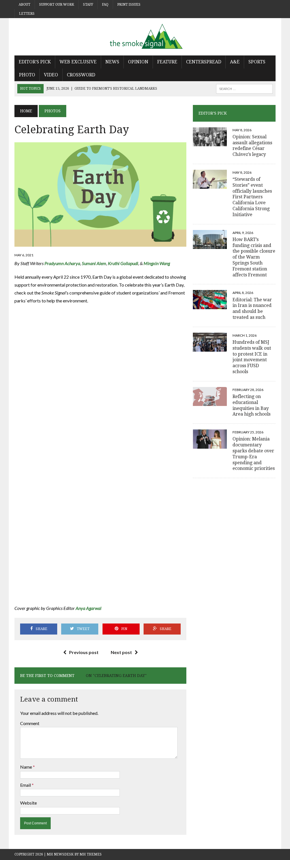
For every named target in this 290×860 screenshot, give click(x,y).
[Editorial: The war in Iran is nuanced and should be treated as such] (210, 305)
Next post (121, 652)
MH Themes (91, 854)
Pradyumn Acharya (62, 263)
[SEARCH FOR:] (244, 88)
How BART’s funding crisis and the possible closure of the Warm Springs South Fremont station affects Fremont (254, 257)
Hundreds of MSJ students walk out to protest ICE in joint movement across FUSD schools (252, 356)
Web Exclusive (78, 61)
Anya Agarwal (88, 608)
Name (26, 766)
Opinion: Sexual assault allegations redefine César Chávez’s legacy (252, 145)
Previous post (84, 652)
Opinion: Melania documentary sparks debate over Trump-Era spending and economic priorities (254, 453)
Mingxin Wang (157, 263)
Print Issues (128, 5)
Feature (167, 61)
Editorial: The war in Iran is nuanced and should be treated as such (252, 308)
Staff (88, 5)
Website (28, 802)
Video (51, 75)
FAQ (105, 5)
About (24, 5)
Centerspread (203, 61)
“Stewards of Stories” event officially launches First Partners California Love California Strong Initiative (252, 197)
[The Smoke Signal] (145, 37)
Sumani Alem (94, 263)
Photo (27, 75)
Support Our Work (56, 5)
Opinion (138, 61)
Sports (256, 61)
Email (26, 785)
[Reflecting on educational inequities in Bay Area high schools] (210, 402)
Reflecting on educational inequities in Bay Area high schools (251, 405)
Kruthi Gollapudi (123, 263)
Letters (27, 14)
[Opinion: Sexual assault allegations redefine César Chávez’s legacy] (210, 142)
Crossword (81, 75)
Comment (29, 723)
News (112, 61)
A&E (235, 61)
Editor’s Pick (35, 61)
